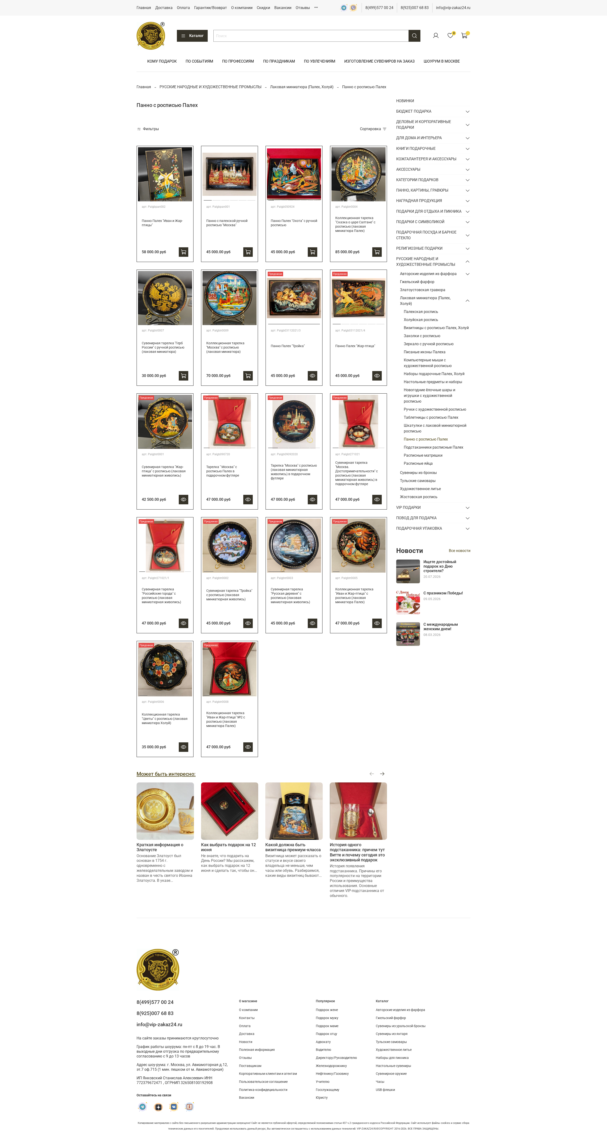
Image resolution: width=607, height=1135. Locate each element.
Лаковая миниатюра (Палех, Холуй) (302, 87)
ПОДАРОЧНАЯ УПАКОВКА (419, 528)
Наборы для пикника (392, 1058)
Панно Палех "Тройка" (288, 346)
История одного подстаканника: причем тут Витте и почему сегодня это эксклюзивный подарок (357, 852)
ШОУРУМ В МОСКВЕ (442, 61)
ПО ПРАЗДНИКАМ (279, 61)
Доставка (164, 7)
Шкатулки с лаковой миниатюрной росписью (435, 428)
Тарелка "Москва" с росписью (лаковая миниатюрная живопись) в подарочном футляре (294, 472)
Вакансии (282, 7)
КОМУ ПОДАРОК (162, 61)
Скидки (263, 7)
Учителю (322, 1082)
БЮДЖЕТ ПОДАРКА (413, 111)
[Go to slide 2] (149, 198)
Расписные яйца (418, 463)
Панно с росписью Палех (426, 439)
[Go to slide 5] (168, 198)
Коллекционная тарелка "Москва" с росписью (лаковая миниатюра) (225, 347)
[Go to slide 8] (188, 198)
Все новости (459, 550)
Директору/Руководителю (336, 1058)
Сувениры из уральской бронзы (401, 1026)
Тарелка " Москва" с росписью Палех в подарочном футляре (222, 471)
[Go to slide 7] (181, 198)
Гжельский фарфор (417, 282)
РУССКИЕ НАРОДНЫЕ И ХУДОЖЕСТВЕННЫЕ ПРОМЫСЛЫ (211, 87)
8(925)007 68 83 (415, 7)
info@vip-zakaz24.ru (453, 7)
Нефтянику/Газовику (332, 1074)
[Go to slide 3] (155, 198)
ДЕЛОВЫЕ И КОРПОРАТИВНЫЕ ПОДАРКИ (423, 124)
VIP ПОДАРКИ (408, 507)
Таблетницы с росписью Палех (431, 417)
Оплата (183, 7)
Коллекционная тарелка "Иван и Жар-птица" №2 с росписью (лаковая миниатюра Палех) (225, 719)
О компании (242, 7)
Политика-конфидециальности (263, 1090)
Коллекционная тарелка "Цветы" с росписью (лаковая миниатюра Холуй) (165, 718)
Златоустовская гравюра (422, 290)
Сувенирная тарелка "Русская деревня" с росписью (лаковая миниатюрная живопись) (290, 595)
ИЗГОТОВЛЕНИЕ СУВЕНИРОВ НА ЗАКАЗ (379, 61)
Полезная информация (257, 1050)
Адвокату (323, 1042)
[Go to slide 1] (142, 198)
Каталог (196, 35)
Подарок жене (327, 1010)
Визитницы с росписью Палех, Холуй (436, 328)
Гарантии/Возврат (210, 7)
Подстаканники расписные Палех (433, 447)
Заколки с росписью (422, 336)
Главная (144, 7)
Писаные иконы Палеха (425, 352)
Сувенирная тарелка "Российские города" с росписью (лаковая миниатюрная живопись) (161, 595)
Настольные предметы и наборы (433, 382)
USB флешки (385, 1090)
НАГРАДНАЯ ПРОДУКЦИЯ (419, 200)
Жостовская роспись (418, 497)
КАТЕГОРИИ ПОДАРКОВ (417, 180)
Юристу (322, 1098)
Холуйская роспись (421, 319)
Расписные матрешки (423, 455)
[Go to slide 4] (162, 198)
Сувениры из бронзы (418, 472)
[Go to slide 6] (175, 198)
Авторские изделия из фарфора (428, 273)
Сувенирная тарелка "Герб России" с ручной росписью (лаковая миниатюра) (163, 347)
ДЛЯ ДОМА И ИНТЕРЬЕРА (419, 138)
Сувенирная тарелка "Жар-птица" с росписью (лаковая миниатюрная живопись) (164, 471)
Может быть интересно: (166, 774)
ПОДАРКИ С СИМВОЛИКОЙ (420, 222)
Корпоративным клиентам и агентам (268, 1074)
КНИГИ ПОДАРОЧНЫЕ (416, 148)
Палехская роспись (421, 311)
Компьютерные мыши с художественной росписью (428, 363)
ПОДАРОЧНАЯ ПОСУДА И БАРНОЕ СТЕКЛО (426, 235)
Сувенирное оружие (391, 1074)
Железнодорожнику (331, 1066)
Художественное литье (420, 489)
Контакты (247, 1018)
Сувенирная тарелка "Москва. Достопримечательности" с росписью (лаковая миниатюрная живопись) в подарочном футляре (356, 473)
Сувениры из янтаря (392, 1034)
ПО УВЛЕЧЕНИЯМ (319, 61)
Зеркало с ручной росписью (429, 344)
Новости (245, 1042)
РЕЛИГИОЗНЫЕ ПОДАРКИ (419, 248)
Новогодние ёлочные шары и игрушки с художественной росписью (429, 396)
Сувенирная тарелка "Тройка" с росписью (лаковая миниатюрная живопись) (229, 595)
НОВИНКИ (405, 101)
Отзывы (303, 7)
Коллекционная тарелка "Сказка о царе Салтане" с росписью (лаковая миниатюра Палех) (355, 224)
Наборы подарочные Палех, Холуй (434, 374)
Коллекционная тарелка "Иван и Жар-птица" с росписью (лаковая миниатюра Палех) (354, 595)
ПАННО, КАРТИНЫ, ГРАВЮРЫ (422, 190)
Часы (380, 1082)
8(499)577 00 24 (379, 7)
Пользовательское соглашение (263, 1082)
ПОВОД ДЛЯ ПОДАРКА (416, 518)
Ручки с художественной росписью (435, 409)
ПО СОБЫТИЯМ (199, 61)
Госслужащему (327, 1090)
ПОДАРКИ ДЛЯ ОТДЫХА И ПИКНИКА (428, 211)
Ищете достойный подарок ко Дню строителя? (439, 566)
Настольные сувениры (393, 1066)
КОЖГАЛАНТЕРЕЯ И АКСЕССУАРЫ (426, 159)
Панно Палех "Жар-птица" (355, 346)
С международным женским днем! (440, 626)
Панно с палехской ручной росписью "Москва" (227, 223)
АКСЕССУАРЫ (408, 169)
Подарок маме (327, 1026)
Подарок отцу (326, 1034)
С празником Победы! (443, 593)
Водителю (323, 1050)
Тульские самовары (418, 480)
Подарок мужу (327, 1018)
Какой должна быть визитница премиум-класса (293, 847)
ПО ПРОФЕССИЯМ (238, 61)
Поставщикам (250, 1066)
